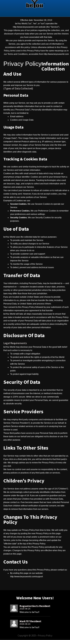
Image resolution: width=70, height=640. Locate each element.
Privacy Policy (45, 635)
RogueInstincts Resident (35, 606)
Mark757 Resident (30, 621)
